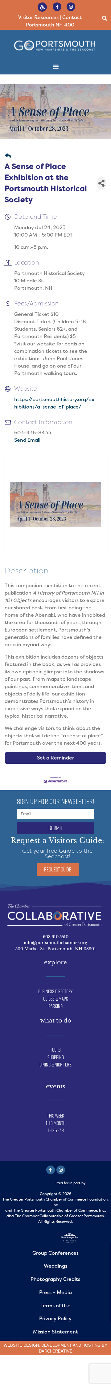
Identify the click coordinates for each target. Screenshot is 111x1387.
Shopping (55, 1057)
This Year (55, 1130)
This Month (55, 1123)
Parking (55, 1006)
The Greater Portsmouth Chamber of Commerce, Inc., (59, 1210)
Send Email (27, 440)
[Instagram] (71, 6)
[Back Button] (8, 156)
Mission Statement (55, 1332)
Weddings (55, 1266)
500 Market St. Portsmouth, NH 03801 (55, 949)
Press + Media (55, 1292)
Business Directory (55, 991)
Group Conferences (55, 1253)
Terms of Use (55, 1305)
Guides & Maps (55, 998)
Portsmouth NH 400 (50, 25)
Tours (55, 1049)
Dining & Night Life (55, 1064)
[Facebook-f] (57, 6)
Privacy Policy (55, 1318)
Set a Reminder (55, 758)
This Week (55, 1115)
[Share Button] (101, 183)
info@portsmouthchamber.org (55, 942)
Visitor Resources (38, 17)
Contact (72, 17)
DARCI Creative (55, 1351)
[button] (104, 18)
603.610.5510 (55, 937)
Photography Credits (55, 1279)
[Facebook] (50, 1170)
